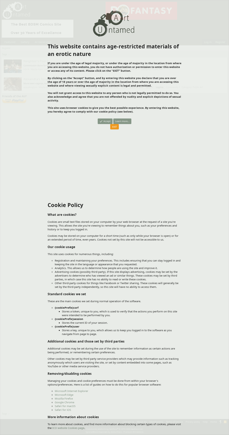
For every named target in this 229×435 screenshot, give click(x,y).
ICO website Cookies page (68, 428)
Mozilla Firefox (64, 398)
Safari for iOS (63, 410)
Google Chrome (64, 402)
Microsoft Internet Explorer (71, 391)
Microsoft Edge (64, 394)
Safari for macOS (65, 406)
